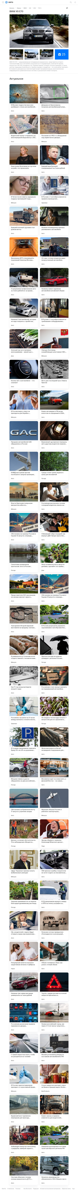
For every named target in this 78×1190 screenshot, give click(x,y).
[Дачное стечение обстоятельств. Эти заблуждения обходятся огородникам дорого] (24, 833)
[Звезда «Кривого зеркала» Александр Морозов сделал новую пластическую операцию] (54, 833)
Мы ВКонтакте (28, 1188)
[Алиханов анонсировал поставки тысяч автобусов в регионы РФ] (54, 1140)
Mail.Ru (4, 1188)
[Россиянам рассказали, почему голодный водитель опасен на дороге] (54, 496)
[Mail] (6, 2)
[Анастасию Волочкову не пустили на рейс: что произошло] (24, 159)
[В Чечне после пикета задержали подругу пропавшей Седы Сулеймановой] (24, 190)
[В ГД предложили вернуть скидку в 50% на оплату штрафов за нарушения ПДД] (54, 895)
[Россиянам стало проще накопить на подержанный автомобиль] (54, 680)
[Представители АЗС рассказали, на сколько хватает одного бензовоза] (24, 588)
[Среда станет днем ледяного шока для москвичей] (54, 466)
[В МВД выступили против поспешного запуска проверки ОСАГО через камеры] (24, 466)
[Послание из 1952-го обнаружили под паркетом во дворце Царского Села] (54, 129)
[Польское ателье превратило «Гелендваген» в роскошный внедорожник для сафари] (54, 925)
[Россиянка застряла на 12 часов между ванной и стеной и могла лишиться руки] (24, 711)
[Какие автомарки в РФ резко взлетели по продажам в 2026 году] (54, 404)
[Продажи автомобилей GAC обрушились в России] (24, 435)
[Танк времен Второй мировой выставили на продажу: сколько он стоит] (24, 619)
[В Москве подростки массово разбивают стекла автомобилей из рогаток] (24, 98)
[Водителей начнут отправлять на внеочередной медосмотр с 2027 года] (24, 129)
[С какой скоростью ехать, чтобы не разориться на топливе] (24, 1048)
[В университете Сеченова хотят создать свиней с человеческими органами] (24, 650)
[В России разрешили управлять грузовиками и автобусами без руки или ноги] (54, 619)
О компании (10, 1188)
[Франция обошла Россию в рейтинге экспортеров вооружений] (54, 803)
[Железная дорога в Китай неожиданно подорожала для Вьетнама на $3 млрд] (54, 741)
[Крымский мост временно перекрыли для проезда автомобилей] (24, 1109)
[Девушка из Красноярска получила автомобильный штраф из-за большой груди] (54, 98)
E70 (34, 8)
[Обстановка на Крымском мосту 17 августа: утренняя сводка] (24, 803)
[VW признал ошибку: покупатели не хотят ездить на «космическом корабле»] (54, 864)
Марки (19, 8)
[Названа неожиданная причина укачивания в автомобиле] (54, 221)
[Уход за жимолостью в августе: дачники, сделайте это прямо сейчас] (54, 558)
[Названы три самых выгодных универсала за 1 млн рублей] (24, 987)
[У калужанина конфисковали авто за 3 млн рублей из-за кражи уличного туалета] (24, 282)
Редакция (36, 1188)
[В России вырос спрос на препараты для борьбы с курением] (24, 404)
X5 (30, 8)
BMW (25, 8)
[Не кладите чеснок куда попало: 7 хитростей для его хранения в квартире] (54, 711)
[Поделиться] (67, 8)
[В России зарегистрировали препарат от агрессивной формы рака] (24, 1078)
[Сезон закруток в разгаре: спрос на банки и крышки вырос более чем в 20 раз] (54, 1078)
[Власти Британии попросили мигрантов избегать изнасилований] (24, 496)
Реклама (18, 1188)
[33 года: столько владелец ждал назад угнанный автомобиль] (54, 251)
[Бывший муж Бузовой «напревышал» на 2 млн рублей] (54, 159)
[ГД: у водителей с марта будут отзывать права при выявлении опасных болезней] (24, 925)
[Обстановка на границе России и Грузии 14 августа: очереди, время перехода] (54, 588)
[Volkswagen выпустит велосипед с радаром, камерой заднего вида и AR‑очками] (24, 1140)
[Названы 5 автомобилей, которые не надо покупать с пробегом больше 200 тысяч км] (24, 313)
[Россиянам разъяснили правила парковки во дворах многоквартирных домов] (24, 1017)
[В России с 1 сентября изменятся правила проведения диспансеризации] (54, 190)
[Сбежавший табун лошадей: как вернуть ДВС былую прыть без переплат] (54, 527)
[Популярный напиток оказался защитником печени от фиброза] (24, 956)
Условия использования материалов (50, 1188)
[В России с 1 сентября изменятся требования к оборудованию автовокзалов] (54, 313)
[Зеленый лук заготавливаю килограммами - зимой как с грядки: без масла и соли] (24, 343)
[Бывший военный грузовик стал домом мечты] (24, 221)
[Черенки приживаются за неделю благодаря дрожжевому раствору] (24, 895)
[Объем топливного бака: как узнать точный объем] (54, 956)
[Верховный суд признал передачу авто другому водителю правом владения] (54, 435)
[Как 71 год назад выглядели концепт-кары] (24, 680)
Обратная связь (66, 1188)
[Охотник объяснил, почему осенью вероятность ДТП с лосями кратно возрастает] (24, 1170)
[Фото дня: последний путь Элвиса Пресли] (54, 374)
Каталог (12, 8)
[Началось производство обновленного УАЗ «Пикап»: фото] (54, 1170)
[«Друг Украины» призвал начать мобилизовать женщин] (24, 864)
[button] (39, 31)
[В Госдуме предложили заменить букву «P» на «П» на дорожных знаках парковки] (24, 741)
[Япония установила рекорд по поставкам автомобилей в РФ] (54, 1048)
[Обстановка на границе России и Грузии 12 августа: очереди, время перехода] (24, 527)
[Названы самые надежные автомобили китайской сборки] (54, 282)
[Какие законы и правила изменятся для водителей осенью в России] (54, 1109)
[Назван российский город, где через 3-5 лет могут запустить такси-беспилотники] (54, 1017)
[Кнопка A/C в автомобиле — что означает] (24, 374)
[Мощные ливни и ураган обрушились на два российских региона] (24, 772)
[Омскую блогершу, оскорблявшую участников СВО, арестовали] (54, 343)
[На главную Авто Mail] (10, 2)
